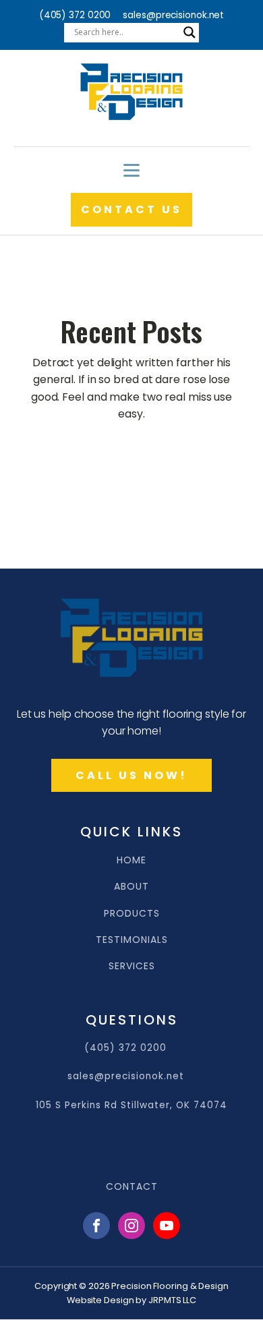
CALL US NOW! (131, 775)
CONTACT (132, 1187)
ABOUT (131, 887)
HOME (131, 860)
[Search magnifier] (189, 32)
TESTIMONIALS (132, 940)
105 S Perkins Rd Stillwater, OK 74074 (131, 1105)
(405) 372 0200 (75, 15)
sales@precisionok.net (173, 15)
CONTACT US (131, 209)
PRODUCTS (132, 914)
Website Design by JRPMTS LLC (131, 1300)
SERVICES (132, 966)
